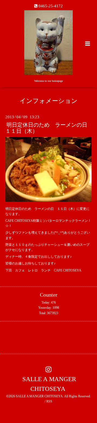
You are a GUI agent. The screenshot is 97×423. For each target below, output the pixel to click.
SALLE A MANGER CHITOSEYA (49, 384)
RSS (49, 401)
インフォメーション (49, 101)
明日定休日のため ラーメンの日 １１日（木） (49, 128)
